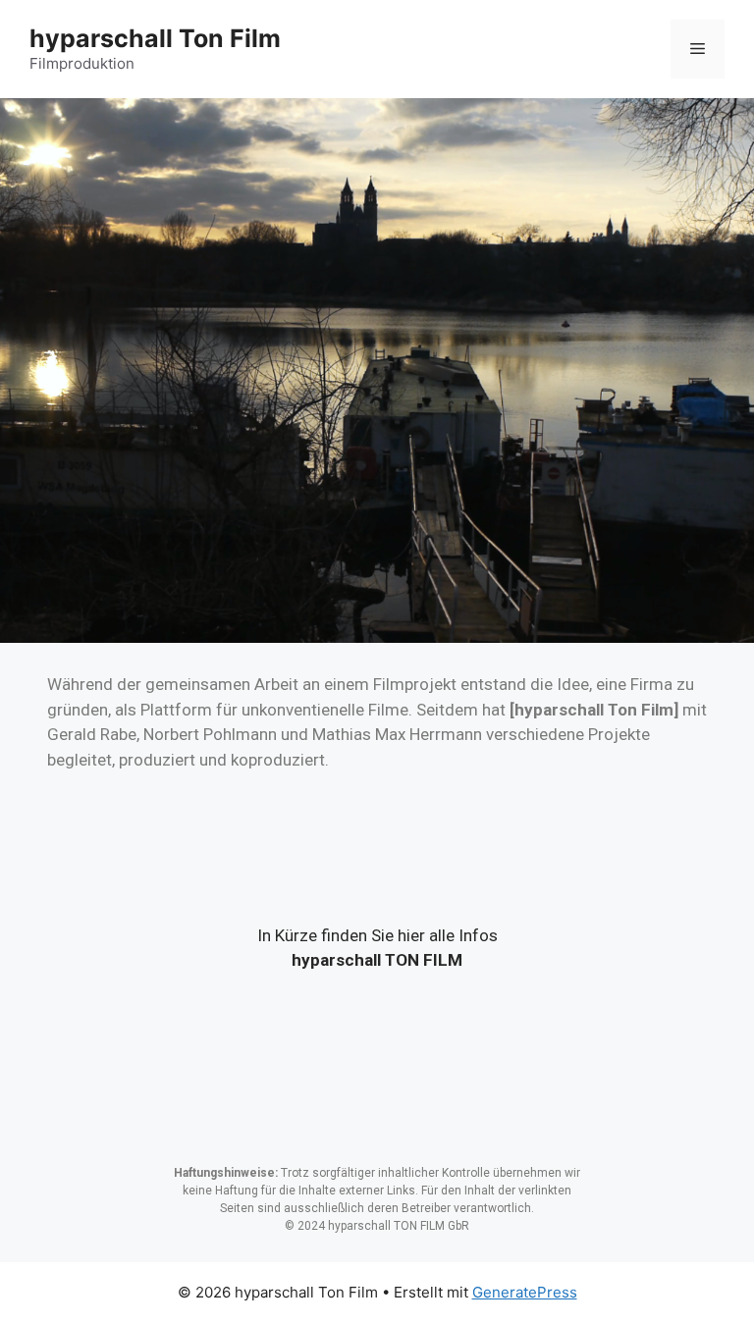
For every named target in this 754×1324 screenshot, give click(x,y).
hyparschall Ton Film (155, 38)
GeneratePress (524, 1292)
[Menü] (698, 49)
